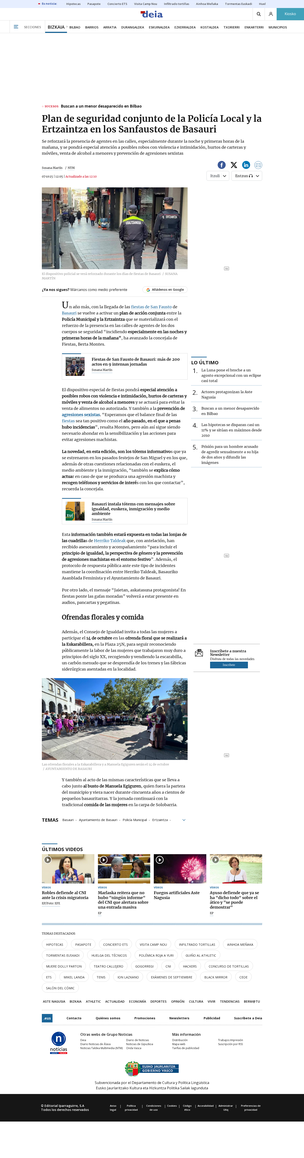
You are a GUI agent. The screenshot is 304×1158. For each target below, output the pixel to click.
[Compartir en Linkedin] (246, 166)
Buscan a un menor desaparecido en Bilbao (101, 106)
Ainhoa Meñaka (240, 944)
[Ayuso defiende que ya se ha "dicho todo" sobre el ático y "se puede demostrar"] (236, 869)
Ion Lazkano (128, 977)
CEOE (243, 977)
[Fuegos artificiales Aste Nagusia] (180, 869)
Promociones (144, 1018)
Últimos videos (62, 849)
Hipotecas (54, 944)
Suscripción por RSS (230, 1044)
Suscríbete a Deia (248, 1018)
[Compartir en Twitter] (234, 166)
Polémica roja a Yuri (156, 955)
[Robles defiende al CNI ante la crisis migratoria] (68, 869)
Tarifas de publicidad (185, 1048)
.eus (47, 1018)
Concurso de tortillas (229, 966)
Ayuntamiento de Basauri (98, 819)
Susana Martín (52, 168)
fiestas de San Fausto (151, 306)
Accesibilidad (206, 1105)
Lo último (205, 362)
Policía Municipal (135, 819)
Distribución (180, 1040)
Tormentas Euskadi (62, 955)
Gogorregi (144, 966)
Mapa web (178, 1044)
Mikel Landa (74, 977)
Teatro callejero (108, 966)
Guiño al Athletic (201, 955)
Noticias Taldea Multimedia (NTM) (101, 1048)
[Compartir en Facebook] (222, 166)
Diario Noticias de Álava (95, 1044)
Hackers (190, 966)
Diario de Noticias (137, 1040)
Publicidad (212, 1018)
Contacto (74, 1018)
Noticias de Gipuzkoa (139, 1044)
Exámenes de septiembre (171, 977)
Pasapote (83, 944)
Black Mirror (215, 977)
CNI (168, 966)
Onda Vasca (133, 1048)
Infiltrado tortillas (197, 944)
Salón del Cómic (60, 988)
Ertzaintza (160, 819)
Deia (83, 1040)
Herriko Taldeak (110, 540)
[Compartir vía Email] (258, 166)
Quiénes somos (108, 1018)
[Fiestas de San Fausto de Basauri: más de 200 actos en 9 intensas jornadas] (75, 366)
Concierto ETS (115, 944)
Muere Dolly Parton (64, 966)
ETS (49, 977)
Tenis (101, 977)
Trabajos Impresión (230, 1040)
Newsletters (179, 1018)
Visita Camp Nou (153, 944)
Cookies (172, 1105)
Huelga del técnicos (109, 955)
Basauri (69, 313)
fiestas (68, 420)
